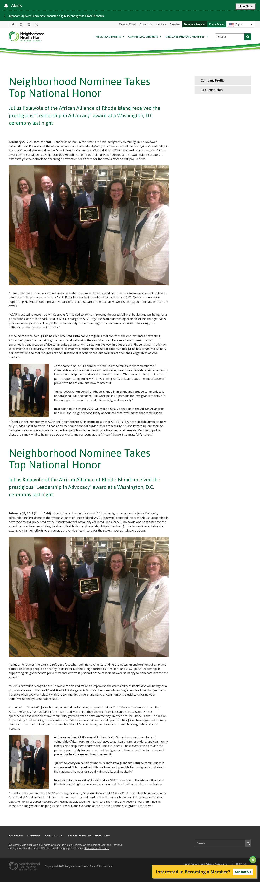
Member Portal (127, 24)
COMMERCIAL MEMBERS (143, 36)
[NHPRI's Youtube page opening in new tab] (29, 24)
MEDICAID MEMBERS (108, 36)
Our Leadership (212, 90)
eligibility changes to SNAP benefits (81, 16)
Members (160, 24)
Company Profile (213, 80)
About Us (16, 835)
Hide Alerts (246, 6)
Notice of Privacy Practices (88, 835)
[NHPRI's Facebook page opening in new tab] (13, 24)
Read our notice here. (96, 848)
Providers (175, 24)
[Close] (252, 859)
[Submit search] (247, 36)
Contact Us (145, 24)
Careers (34, 835)
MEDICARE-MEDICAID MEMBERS (184, 36)
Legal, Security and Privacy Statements (205, 864)
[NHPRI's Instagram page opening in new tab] (37, 24)
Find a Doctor (216, 24)
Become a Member (195, 24)
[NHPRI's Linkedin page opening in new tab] (21, 24)
